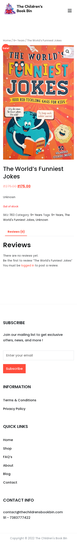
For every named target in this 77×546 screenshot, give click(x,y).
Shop (7, 448)
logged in (27, 265)
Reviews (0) (16, 232)
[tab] (16, 232)
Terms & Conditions (19, 400)
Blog (6, 474)
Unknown (42, 220)
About (8, 465)
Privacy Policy (14, 408)
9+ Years (19, 40)
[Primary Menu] (70, 11)
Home (7, 40)
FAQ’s (7, 457)
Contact (10, 482)
